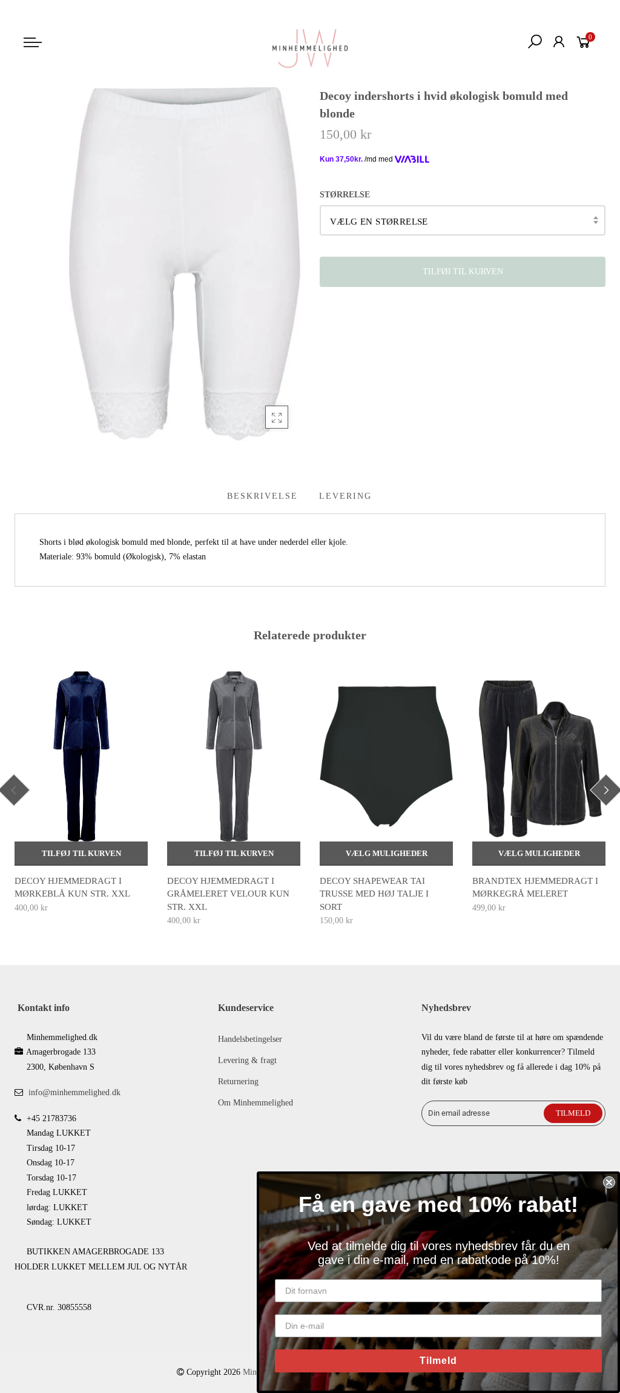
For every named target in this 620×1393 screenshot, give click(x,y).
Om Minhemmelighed (255, 1102)
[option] (81, 793)
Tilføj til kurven (81, 853)
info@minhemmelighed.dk (74, 1092)
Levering (345, 496)
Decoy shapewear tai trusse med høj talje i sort (374, 894)
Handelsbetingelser (250, 1039)
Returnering (238, 1081)
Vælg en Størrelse (379, 221)
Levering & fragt (247, 1060)
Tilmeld (438, 1360)
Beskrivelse (262, 496)
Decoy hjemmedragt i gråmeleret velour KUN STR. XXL (228, 894)
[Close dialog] (609, 1182)
